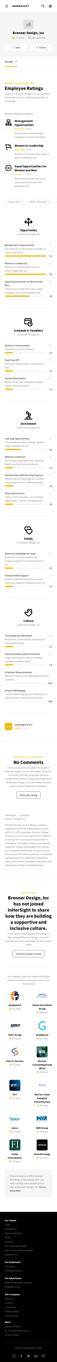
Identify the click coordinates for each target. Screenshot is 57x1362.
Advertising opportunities (18, 1282)
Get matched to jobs (15, 1245)
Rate (17, 47)
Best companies (13, 1233)
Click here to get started (28, 953)
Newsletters (11, 1254)
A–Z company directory (17, 1330)
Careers (9, 1302)
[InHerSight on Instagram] (43, 1356)
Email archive (12, 1334)
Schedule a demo (13, 1270)
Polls (7, 1237)
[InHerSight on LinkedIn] (36, 1356)
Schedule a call (12, 1286)
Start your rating (28, 795)
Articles (9, 1241)
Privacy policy (12, 1311)
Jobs (7, 1224)
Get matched (38, 37)
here (40, 865)
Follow (42, 47)
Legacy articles (12, 1326)
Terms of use (11, 1315)
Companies (11, 1228)
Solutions (10, 1266)
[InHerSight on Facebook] (21, 1356)
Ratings (11, 61)
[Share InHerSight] (14, 1356)
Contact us (10, 1307)
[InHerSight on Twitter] (28, 1356)
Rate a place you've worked (19, 1250)
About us (9, 1298)
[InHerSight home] (20, 6)
